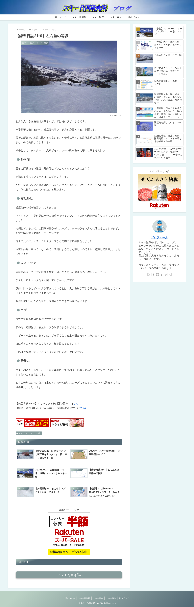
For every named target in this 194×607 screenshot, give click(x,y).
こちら (77, 403)
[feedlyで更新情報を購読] (165, 274)
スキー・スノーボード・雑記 (30, 433)
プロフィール (159, 237)
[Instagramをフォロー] (157, 274)
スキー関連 (98, 598)
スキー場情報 (84, 598)
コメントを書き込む (69, 575)
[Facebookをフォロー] (153, 274)
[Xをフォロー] (149, 274)
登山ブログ (124, 598)
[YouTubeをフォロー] (161, 274)
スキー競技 (111, 598)
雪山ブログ (70, 598)
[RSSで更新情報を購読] (170, 274)
